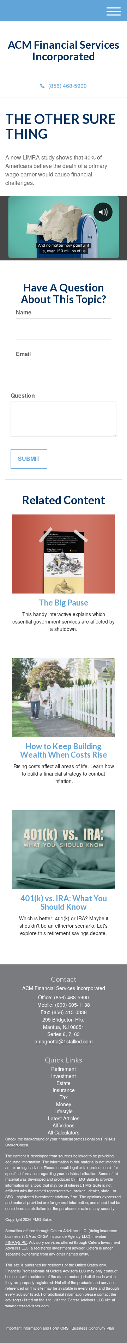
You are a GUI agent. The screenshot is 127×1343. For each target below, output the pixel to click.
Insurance (64, 1090)
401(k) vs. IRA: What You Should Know (63, 902)
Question (23, 395)
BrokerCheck (16, 1145)
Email (23, 354)
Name (23, 312)
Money (63, 1104)
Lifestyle (63, 1111)
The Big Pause (64, 602)
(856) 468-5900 (67, 86)
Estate (63, 1082)
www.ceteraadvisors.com (27, 1305)
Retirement (63, 1068)
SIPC (22, 1242)
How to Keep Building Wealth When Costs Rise (63, 750)
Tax (64, 1097)
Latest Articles (63, 1118)
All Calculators (63, 1132)
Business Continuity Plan (93, 1328)
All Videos (63, 1125)
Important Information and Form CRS (36, 1328)
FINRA (11, 1242)
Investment (63, 1075)
